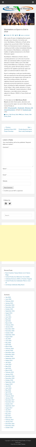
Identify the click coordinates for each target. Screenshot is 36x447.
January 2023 (9, 303)
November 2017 (9, 402)
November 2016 (9, 425)
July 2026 (8, 297)
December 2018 (9, 376)
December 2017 (9, 400)
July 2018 (8, 386)
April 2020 (8, 344)
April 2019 (8, 368)
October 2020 (9, 332)
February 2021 (9, 325)
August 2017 (8, 408)
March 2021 (8, 323)
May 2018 (8, 390)
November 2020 (9, 330)
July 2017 (8, 409)
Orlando (27, 114)
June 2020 (8, 340)
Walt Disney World (14, 114)
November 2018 (9, 378)
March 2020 (8, 346)
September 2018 (10, 382)
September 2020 (10, 334)
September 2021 (10, 311)
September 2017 (10, 406)
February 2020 (9, 348)
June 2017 (8, 411)
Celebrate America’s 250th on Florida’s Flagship (18, 279)
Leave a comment (25, 35)
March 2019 (8, 370)
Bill (17, 35)
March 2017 (8, 417)
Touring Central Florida (20, 440)
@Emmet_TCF (29, 108)
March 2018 (8, 394)
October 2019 (9, 356)
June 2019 (8, 364)
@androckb (21, 108)
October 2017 (9, 404)
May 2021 (8, 319)
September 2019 (10, 358)
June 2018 (8, 388)
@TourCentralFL (12, 108)
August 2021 (8, 313)
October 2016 (9, 427)
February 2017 (9, 419)
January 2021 (9, 326)
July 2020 (8, 338)
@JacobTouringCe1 (9, 110)
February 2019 (9, 372)
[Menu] (3, 2)
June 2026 (8, 299)
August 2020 (8, 336)
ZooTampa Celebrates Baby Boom (14, 284)
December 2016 (9, 423)
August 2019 (8, 360)
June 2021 (8, 317)
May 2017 (8, 413)
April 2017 (8, 415)
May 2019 (8, 366)
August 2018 (8, 384)
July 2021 (8, 315)
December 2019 (9, 352)
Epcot (7, 114)
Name (5, 168)
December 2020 (9, 329)
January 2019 (9, 374)
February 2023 (9, 301)
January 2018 (9, 398)
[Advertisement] (18, 243)
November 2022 (9, 305)
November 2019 (9, 354)
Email (5, 175)
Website (5, 181)
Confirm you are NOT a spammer (13, 190)
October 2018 (9, 380)
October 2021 (9, 309)
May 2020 (8, 342)
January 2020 (9, 350)
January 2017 (9, 421)
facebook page (27, 110)
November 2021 (9, 307)
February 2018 (9, 396)
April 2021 (8, 321)
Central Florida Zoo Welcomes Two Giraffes (17, 276)
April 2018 (8, 392)
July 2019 (8, 362)
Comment (6, 147)
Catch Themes (21, 444)
